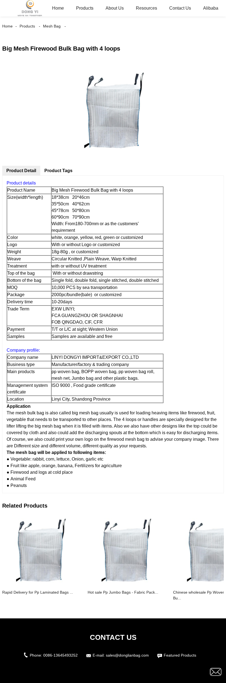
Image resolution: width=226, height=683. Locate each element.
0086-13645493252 (60, 655)
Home (58, 8)
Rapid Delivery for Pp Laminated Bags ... (37, 592)
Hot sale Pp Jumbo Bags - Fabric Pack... (123, 592)
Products (84, 8)
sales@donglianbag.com (127, 655)
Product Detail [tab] (21, 170)
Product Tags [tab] (58, 170)
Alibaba (210, 8)
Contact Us (180, 8)
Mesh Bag (52, 26)
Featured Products (180, 655)
